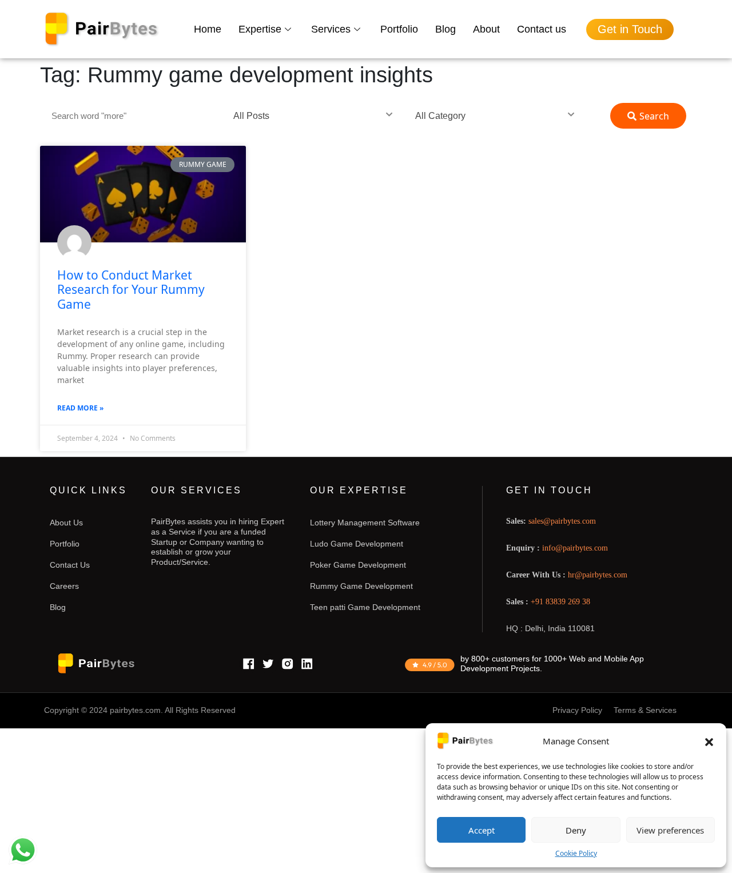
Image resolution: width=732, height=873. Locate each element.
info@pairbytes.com (575, 548)
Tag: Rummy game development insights (236, 75)
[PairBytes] (102, 29)
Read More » (80, 408)
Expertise (259, 29)
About (486, 29)
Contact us (541, 29)
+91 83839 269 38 (560, 601)
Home (207, 29)
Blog (445, 29)
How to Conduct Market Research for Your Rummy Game (131, 289)
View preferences (670, 830)
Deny (576, 830)
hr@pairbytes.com (597, 575)
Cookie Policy (576, 853)
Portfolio (399, 29)
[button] (709, 741)
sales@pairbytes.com (562, 521)
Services (331, 29)
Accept (481, 830)
